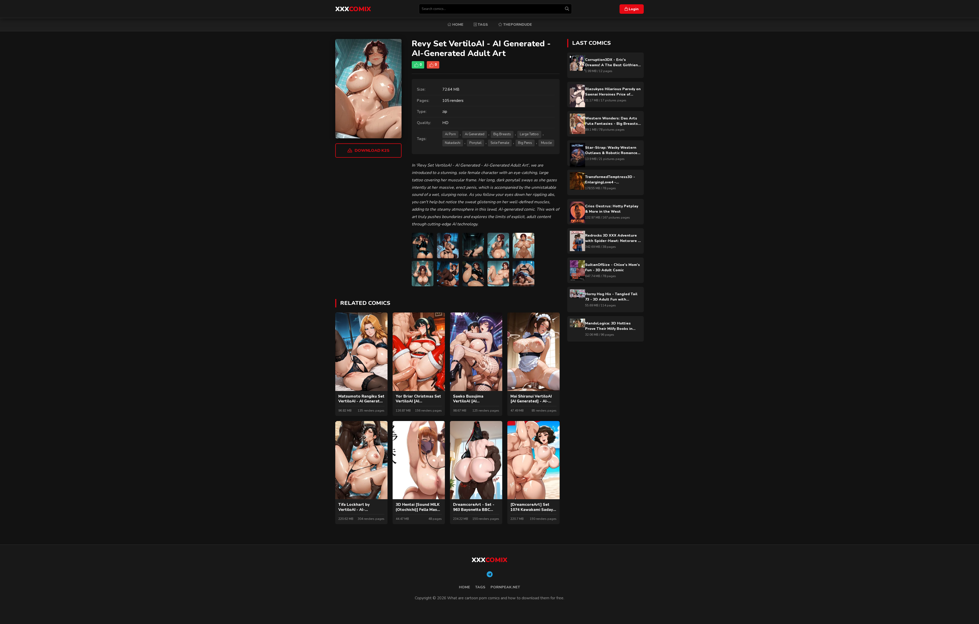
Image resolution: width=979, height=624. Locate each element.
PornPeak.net (505, 587)
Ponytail (475, 143)
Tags (482, 24)
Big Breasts (502, 134)
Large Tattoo (529, 134)
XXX (353, 9)
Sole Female (500, 143)
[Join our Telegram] (490, 574)
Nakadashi (452, 143)
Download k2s (372, 150)
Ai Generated (474, 134)
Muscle (546, 143)
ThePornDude (517, 24)
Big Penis (525, 143)
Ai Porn (450, 134)
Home (457, 24)
